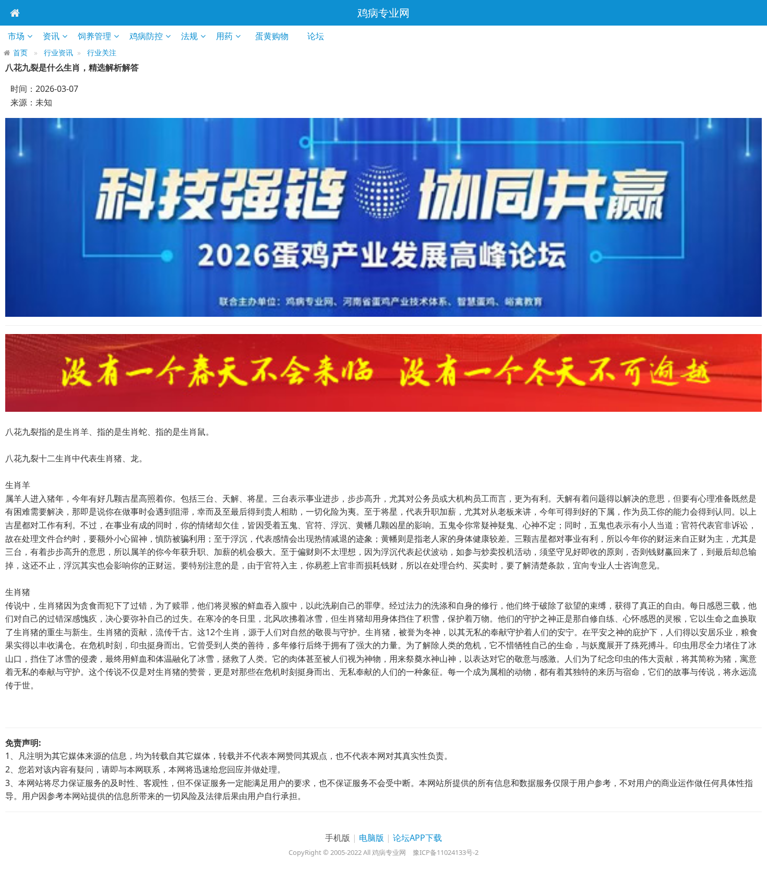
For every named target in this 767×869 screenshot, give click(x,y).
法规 (189, 36)
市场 (16, 36)
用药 (224, 36)
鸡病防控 (146, 36)
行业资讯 (58, 52)
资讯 (51, 36)
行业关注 (101, 52)
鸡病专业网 (383, 13)
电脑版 (371, 837)
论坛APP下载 (417, 837)
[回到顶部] (753, 855)
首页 (20, 52)
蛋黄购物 (275, 36)
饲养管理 (94, 36)
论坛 (319, 36)
